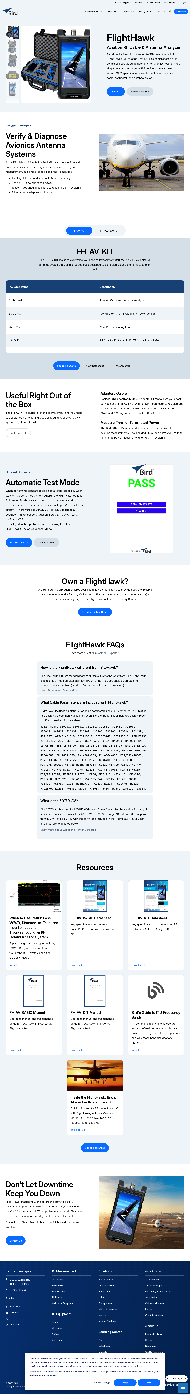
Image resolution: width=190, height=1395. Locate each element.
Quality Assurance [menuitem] (154, 1352)
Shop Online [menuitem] (151, 1297)
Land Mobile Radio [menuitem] (108, 1285)
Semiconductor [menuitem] (106, 1279)
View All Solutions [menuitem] (107, 1321)
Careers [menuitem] (149, 1340)
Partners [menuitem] (149, 1309)
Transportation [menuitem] (106, 1303)
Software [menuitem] (56, 1334)
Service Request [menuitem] (153, 1279)
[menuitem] (122, 2)
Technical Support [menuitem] (154, 1285)
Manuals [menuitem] (103, 1352)
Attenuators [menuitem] (57, 1328)
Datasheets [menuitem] (104, 1346)
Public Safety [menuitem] (105, 1291)
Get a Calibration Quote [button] (95, 612)
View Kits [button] (116, 91)
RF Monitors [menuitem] (58, 1297)
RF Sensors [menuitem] (57, 1279)
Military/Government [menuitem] (108, 1309)
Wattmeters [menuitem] (57, 1285)
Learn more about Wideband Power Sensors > (68, 829)
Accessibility (177, 1384)
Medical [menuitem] (102, 1315)
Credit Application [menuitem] (154, 1315)
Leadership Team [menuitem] (153, 1334)
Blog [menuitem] (101, 1340)
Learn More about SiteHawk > (58, 690)
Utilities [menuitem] (102, 1297)
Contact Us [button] (181, 11)
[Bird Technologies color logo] (10, 11)
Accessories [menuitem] (58, 1340)
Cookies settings (101, 1382)
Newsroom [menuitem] (150, 1346)
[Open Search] (169, 11)
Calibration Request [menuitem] (154, 1303)
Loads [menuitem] (55, 1322)
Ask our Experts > (109, 653)
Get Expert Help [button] (18, 432)
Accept (125, 1382)
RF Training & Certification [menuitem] (158, 1291)
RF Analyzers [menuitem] (58, 1291)
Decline (149, 1382)
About (160, 11)
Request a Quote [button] (66, 365)
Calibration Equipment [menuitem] (62, 1303)
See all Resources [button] (95, 1147)
